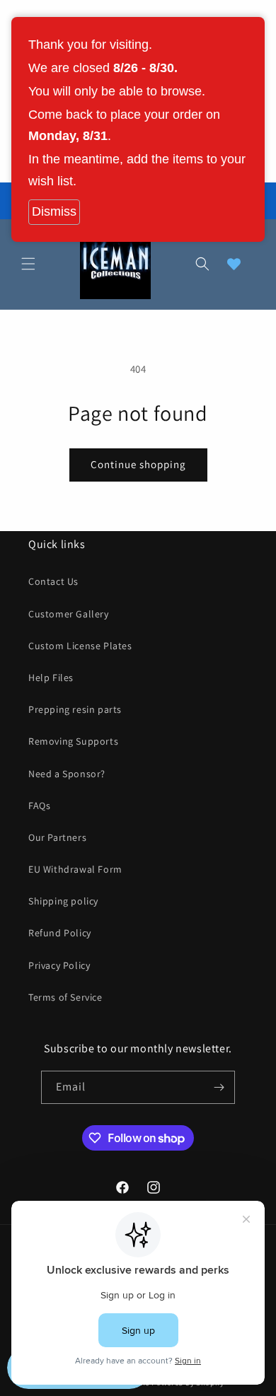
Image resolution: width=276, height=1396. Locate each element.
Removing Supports (73, 741)
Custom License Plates (80, 645)
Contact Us (53, 581)
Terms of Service (65, 997)
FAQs (39, 805)
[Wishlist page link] (234, 264)
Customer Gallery (68, 613)
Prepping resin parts (75, 709)
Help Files (51, 677)
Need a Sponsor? (66, 773)
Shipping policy (63, 901)
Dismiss (54, 211)
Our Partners (57, 837)
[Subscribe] (218, 1087)
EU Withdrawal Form (75, 869)
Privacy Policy (59, 965)
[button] (28, 263)
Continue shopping (138, 464)
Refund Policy (59, 932)
